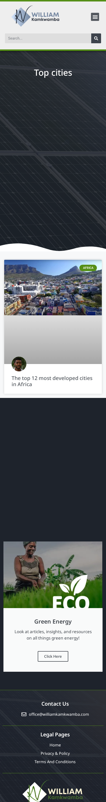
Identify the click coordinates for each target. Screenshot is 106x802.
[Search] (96, 38)
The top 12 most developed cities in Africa (52, 381)
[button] (95, 17)
